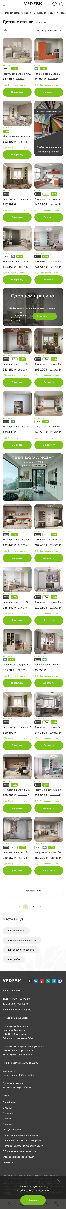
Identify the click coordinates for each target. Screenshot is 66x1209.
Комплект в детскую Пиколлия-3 (21, 426)
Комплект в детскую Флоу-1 (50, 261)
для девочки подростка (21, 949)
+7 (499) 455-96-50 (19, 998)
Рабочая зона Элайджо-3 (17, 199)
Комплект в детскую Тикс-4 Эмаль (22, 852)
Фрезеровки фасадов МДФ (18, 1156)
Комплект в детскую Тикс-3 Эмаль (22, 364)
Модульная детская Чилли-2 (19, 136)
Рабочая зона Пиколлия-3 (49, 664)
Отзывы (7, 1107)
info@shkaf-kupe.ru (20, 1009)
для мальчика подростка (22, 940)
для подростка (16, 930)
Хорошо (33, 1200)
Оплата (7, 1118)
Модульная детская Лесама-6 (19, 261)
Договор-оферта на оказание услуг (23, 1146)
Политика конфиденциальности (20, 1135)
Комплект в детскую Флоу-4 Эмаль (22, 602)
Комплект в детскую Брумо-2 (19, 539)
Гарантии (8, 1124)
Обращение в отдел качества (19, 1151)
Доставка (8, 1113)
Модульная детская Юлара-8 (19, 73)
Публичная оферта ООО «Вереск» (22, 1140)
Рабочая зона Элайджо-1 (17, 727)
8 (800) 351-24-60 (18, 1004)
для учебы (14, 959)
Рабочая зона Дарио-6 (16, 664)
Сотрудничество (12, 1129)
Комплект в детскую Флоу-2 (50, 789)
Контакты (8, 1162)
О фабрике (9, 1102)
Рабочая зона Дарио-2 (47, 73)
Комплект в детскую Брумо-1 (19, 789)
